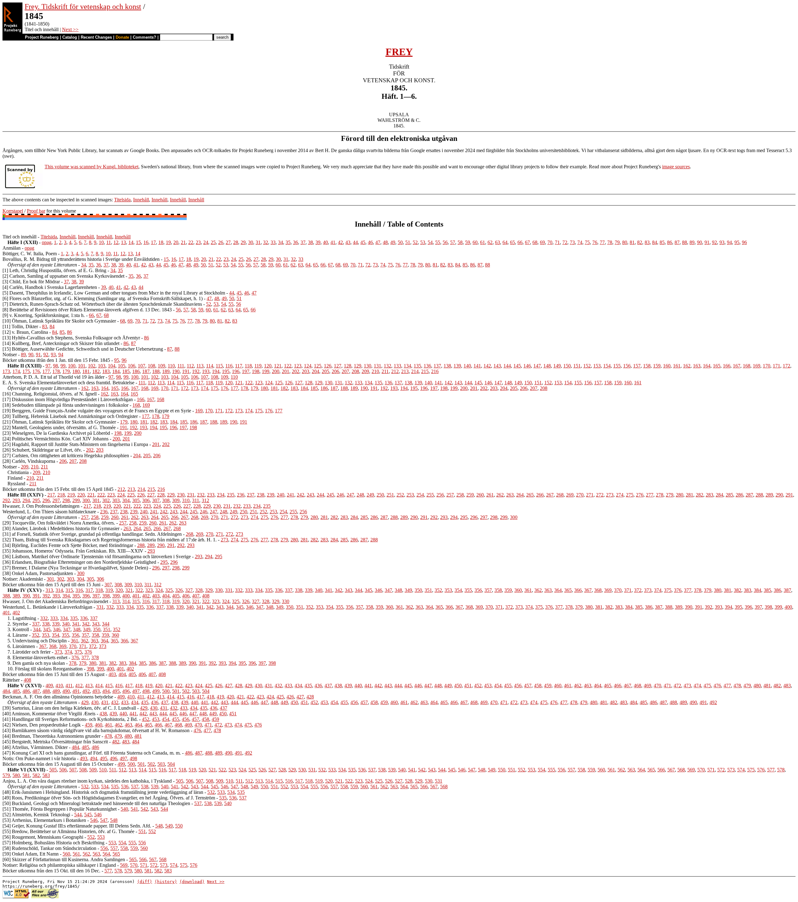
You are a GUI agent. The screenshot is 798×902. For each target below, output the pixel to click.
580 (16, 775)
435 (308, 685)
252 (400, 494)
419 (148, 685)
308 (166, 500)
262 (500, 494)
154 (607, 365)
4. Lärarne (17, 635)
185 (126, 371)
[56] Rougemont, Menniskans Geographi (42, 837)
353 (448, 590)
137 (437, 365)
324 (159, 590)
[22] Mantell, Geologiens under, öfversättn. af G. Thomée (59, 427)
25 (213, 242)
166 (726, 365)
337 (288, 590)
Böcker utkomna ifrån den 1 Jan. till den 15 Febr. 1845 (56, 360)
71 (557, 242)
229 (171, 494)
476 (717, 685)
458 (537, 685)
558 (581, 769)
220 (81, 494)
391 (36, 595)
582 (36, 775)
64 (504, 242)
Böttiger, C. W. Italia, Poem (29, 253)
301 (96, 500)
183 (106, 371)
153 (597, 365)
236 (240, 494)
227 (151, 494)
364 (558, 590)
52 (415, 242)
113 (200, 365)
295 (36, 500)
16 (145, 242)
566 (661, 769)
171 (776, 365)
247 (350, 494)
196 (235, 371)
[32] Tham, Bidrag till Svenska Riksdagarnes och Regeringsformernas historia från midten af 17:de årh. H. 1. (109, 539)
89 (692, 242)
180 (76, 371)
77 (602, 242)
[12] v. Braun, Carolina (25, 332)
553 (531, 769)
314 (59, 590)
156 (627, 365)
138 (447, 365)
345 (368, 590)
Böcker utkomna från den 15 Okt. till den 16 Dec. (51, 870)
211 (385, 371)
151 (577, 365)
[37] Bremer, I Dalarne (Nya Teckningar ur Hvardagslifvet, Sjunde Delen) (75, 567)
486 (26, 691)
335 (268, 590)
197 (245, 371)
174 (16, 371)
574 (741, 769)
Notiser (9, 354)
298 (66, 500)
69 (542, 242)
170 (766, 365)
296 (46, 500)
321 (129, 590)
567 (671, 769)
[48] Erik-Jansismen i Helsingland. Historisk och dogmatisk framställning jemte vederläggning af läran (102, 792)
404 (166, 595)
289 (769, 494)
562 (621, 769)
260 (480, 494)
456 (518, 685)
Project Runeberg (42, 37)
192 (196, 371)
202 (295, 371)
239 (270, 494)
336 (278, 590)
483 (787, 685)
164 (706, 365)
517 (172, 769)
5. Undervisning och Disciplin (37, 640)
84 (654, 242)
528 (282, 769)
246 (340, 494)
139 (457, 365)
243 (310, 494)
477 (727, 685)
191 (186, 371)
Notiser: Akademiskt (22, 579)
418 (138, 685)
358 (498, 590)
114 (209, 365)
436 (318, 685)
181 (86, 371)
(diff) (144, 881)
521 (212, 769)
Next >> (70, 29)
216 (435, 371)
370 (618, 590)
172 (786, 365)
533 (332, 769)
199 (265, 371)
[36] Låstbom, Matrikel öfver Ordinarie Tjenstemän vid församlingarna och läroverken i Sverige (96, 556)
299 (76, 500)
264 (520, 494)
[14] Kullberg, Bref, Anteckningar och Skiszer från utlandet (60, 343)
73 (572, 242)
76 (594, 242)
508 (83, 769)
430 (258, 685)
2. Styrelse (17, 623)
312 (205, 500)
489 (56, 691)
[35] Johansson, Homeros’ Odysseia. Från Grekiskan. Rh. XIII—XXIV (72, 551)
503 (196, 691)
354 (458, 590)
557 (571, 769)
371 (628, 590)
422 (178, 685)
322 (139, 590)
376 (677, 590)
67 (527, 242)
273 (609, 494)
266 (540, 494)
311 (195, 500)
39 (317, 242)
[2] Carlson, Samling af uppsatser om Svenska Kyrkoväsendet (63, 276)
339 (308, 590)
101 (81, 365)
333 (248, 590)
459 (547, 685)
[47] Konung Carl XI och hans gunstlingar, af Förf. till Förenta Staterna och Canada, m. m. (91, 753)
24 (205, 242)
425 (208, 685)
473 (687, 685)
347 (388, 590)
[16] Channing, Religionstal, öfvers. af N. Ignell (49, 393)
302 (106, 500)
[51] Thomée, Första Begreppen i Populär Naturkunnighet (59, 809)
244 (320, 494)
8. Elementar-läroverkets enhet (37, 657)
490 (66, 691)
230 (181, 494)
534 (342, 769)
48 (385, 242)
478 (737, 685)
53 (422, 242)
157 (637, 365)
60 (475, 242)
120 (268, 365)
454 (498, 685)
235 (230, 494)
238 (260, 494)
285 (729, 494)
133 (397, 365)
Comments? (144, 37)
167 (736, 365)
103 (101, 365)
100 (71, 365)
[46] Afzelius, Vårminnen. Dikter (35, 747)
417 (128, 685)
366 (578, 590)
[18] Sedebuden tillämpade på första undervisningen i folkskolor (65, 405)
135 (417, 365)
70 (549, 242)
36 (295, 242)
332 (239, 590)
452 (478, 685)
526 (262, 769)
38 (310, 242)
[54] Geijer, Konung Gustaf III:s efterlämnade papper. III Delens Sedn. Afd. (76, 825)
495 (116, 691)
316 (79, 590)
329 (209, 590)
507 (73, 769)
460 (557, 685)
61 (482, 242)
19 (168, 242)
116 (229, 365)
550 (501, 769)
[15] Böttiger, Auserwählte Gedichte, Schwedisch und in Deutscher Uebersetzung (82, 349)
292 (6, 500)
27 (228, 242)
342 (338, 590)
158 (647, 365)
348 (398, 590)
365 (568, 590)
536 (362, 769)
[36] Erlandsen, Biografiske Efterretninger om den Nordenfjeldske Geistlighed (79, 562)
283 (709, 494)
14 (130, 242)
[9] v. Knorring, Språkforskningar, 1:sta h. (43, 315)
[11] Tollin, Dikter (20, 326)
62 (490, 242)
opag (46, 242)
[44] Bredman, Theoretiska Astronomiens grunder (51, 736)
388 (6, 595)
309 (176, 500)
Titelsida (122, 199)
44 (355, 242)
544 (441, 769)
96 (744, 242)
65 (512, 242)
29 (243, 242)
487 (36, 691)
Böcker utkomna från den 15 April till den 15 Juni (51, 584)
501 (176, 691)
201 (285, 371)
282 (699, 494)
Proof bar (36, 211)
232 (200, 494)
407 (196, 595)
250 (380, 494)
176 (36, 371)
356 (478, 590)
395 (76, 595)
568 (681, 769)
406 (186, 595)
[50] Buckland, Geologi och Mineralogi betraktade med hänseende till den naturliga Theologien (96, 803)
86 (669, 242)
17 (153, 242)
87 (677, 242)
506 (63, 769)
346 (378, 590)
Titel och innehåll (19, 236)
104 (111, 365)
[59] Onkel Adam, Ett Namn (30, 853)
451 (468, 685)
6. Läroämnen (21, 646)
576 (761, 769)
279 (669, 494)
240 (280, 494)
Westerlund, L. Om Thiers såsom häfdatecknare (49, 511)
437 (328, 685)
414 (99, 685)
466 (617, 685)
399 (116, 595)
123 (297, 365)
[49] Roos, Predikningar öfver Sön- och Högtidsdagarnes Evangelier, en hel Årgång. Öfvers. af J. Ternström (108, 797)
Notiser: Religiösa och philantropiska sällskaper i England (59, 865)
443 (388, 685)
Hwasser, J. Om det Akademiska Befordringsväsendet (55, 601)
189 (166, 371)
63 (497, 242)
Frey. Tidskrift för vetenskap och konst (83, 6)
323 (149, 590)
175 (26, 371)
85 (662, 242)
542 (421, 769)
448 (438, 685)
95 (736, 242)
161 (676, 365)
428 (238, 685)
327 (189, 590)
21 (183, 242)
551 (511, 769)
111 (180, 365)
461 (567, 685)
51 (407, 242)
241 (290, 494)
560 (601, 769)
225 (131, 494)
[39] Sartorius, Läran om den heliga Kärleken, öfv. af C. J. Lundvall (69, 708)
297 (56, 500)
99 (62, 365)
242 (300, 494)
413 (89, 685)
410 (59, 685)
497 (136, 691)
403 (156, 595)
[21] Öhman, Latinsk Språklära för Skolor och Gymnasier (59, 422)
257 (450, 494)
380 (717, 590)
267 (550, 494)
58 (460, 242)
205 (325, 371)
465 (607, 685)
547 (471, 769)
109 (161, 365)
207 (345, 371)
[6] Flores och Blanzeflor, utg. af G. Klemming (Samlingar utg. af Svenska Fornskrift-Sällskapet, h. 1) (102, 298)
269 (570, 494)
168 (746, 365)
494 (106, 691)
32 (265, 242)
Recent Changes (96, 37)
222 (101, 494)
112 (190, 365)
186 (136, 371)
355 (468, 590)
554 (541, 769)
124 (307, 365)
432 (278, 685)
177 (46, 371)
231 (191, 494)
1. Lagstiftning (21, 618)
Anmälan (11, 248)
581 (26, 775)
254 (420, 494)
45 (362, 242)
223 (111, 494)
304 (126, 500)
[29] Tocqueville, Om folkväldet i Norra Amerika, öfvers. (58, 522)
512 (122, 769)
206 (335, 371)
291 (789, 494)
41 (332, 242)
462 (577, 685)
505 (53, 769)
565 (651, 769)
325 (169, 590)
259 (470, 494)
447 (428, 685)
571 (711, 769)
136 (427, 365)
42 (340, 242)
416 (119, 685)
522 (222, 769)
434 (298, 685)
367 (588, 590)
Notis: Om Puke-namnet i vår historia (39, 758)
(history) (166, 881)
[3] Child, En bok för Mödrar (31, 281)
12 (115, 242)
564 (641, 769)
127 (337, 365)
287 (749, 494)
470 (657, 685)
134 (407, 365)
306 (146, 500)
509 (93, 769)
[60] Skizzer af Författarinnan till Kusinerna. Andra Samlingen (63, 859)
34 (280, 242)
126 (327, 365)
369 (608, 590)
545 (451, 769)
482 (777, 685)
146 (527, 365)
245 (330, 494)
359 (508, 590)
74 (579, 242)
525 (252, 769)
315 (69, 590)
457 (527, 685)
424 (198, 685)
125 (317, 365)
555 (551, 769)
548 (481, 769)
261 (490, 494)
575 (751, 769)
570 (701, 769)
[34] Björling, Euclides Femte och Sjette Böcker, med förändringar (67, 545)
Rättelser (11, 680)
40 (325, 242)
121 (277, 365)
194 (215, 371)
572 (721, 769)
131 (377, 365)
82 (639, 242)
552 (521, 769)
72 (564, 242)
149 (557, 365)
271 (590, 494)
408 (205, 595)
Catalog (69, 37)
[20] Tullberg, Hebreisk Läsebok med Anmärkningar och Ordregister (70, 416)
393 (56, 595)
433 (288, 685)
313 (49, 590)
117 (238, 365)
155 (617, 365)
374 (657, 590)
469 (647, 685)
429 (248, 685)
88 (684, 242)
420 (158, 685)
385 (767, 590)
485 (16, 691)
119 (258, 365)
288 (759, 494)
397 (96, 595)
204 (315, 371)
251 (390, 494)
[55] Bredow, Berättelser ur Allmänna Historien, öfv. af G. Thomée (68, 831)
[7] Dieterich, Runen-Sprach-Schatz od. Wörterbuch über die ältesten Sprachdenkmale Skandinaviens (102, 304)
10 (101, 242)
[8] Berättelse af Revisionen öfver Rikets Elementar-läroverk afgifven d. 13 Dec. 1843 (87, 309)
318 (99, 590)
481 (767, 685)
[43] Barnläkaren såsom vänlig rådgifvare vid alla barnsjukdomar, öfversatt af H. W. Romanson (96, 730)
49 (392, 242)
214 (415, 371)
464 (597, 685)
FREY (399, 51)
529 (292, 769)
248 (360, 494)
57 (452, 242)
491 (76, 691)
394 (66, 595)
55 (437, 242)
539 (392, 769)
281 (689, 494)
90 (699, 242)
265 (530, 494)
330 (219, 590)
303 (116, 500)
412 (79, 685)
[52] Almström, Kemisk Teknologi (36, 814)
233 (210, 494)
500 (166, 691)
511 (112, 769)
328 (199, 590)
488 (46, 691)
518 (182, 769)
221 (91, 494)
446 (418, 685)
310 (186, 500)
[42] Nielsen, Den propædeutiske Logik (41, 724)
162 (686, 365)
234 (220, 494)
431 (268, 685)
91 (706, 242)
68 (534, 242)
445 (408, 685)
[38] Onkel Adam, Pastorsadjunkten (37, 573)
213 (405, 371)
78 (609, 242)
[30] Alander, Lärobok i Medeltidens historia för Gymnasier (60, 528)
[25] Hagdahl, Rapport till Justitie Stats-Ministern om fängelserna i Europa (75, 444)
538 (382, 769)
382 (737, 590)
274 (619, 494)
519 (192, 769)
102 (91, 365)
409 (49, 685)
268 (560, 494)
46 (370, 242)
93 (721, 242)
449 (448, 685)
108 (151, 365)
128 (347, 365)
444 (398, 685)
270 (580, 494)
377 (687, 590)
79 (617, 242)
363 (548, 590)
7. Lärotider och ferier (28, 652)
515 (152, 769)
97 (48, 365)
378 (697, 590)
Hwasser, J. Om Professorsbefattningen (40, 506)
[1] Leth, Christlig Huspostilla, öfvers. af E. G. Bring (54, 270)
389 (16, 595)
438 (338, 685)
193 (205, 371)
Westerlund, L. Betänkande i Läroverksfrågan (47, 607)
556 (561, 769)
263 (510, 494)
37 (302, 242)
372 (638, 590)
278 (659, 494)
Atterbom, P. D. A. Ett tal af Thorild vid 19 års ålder (53, 377)
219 (71, 494)
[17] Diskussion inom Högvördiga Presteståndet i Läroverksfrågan (67, 399)
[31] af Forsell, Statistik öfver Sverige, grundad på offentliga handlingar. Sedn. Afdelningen (92, 534)
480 (757, 685)
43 (347, 242)
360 (518, 590)
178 (56, 371)
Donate (122, 37)
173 (6, 371)
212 (395, 371)
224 (121, 494)
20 (175, 242)
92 (714, 242)
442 (378, 685)
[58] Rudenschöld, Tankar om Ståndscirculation (49, 848)
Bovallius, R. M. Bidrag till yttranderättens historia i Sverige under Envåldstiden (81, 259)
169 (756, 365)
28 (235, 242)
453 (488, 685)
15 (138, 242)
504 (205, 691)
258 (460, 494)
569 (691, 769)
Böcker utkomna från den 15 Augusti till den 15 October (57, 764)
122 (287, 365)
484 (6, 691)
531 (312, 769)
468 (637, 685)
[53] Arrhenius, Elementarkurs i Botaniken (44, 820)
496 (126, 691)
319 (109, 590)
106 (131, 365)
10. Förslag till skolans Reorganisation (45, 668)
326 (179, 590)
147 (537, 365)
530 (302, 769)
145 (517, 365)
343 (348, 590)
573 (731, 769)
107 (141, 365)
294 (26, 500)
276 (639, 494)
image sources (676, 166)
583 (46, 775)
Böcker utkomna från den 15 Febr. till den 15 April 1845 (57, 489)
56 (445, 242)
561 (611, 769)
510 (103, 769)
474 (697, 685)
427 (228, 685)
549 (491, 769)
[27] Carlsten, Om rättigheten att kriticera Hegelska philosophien (65, 455)
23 (198, 242)
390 (26, 595)
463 (587, 685)
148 (547, 365)
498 (146, 691)
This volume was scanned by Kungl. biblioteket (91, 166)
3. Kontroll (18, 629)
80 (624, 242)
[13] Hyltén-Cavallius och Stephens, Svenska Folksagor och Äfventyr (71, 337)
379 (707, 590)
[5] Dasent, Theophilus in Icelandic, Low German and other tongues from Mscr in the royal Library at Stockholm (113, 292)
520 (202, 769)
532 (322, 769)
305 (136, 500)
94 (729, 242)
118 (248, 365)
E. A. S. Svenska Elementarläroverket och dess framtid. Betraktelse (68, 382)
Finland (14, 478)
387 (787, 590)
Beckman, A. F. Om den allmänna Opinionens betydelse (57, 696)
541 (412, 769)
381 (727, 590)
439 (348, 685)
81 (632, 242)
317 (89, 590)
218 (61, 494)
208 (355, 371)
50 (400, 242)
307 (156, 500)
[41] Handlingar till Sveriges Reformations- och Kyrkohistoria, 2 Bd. (70, 719)
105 (121, 365)
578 (781, 769)
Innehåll (141, 199)
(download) (192, 881)
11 (108, 242)
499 (156, 691)
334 (258, 590)
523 (232, 769)
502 (186, 691)
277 (649, 494)
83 (647, 242)
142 (487, 365)
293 (16, 500)
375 (667, 590)
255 (430, 494)
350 (418, 590)
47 (377, 242)
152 (587, 365)
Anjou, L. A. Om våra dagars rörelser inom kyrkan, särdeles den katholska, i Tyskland (87, 781)
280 (679, 494)
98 (55, 365)
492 (86, 691)
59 (467, 242)
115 (219, 365)
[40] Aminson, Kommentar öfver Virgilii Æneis (48, 713)
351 (428, 590)
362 (538, 590)
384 (757, 590)
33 (273, 242)
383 (747, 590)
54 (430, 242)
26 (220, 242)
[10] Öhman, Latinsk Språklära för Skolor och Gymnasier (59, 321)
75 (587, 242)
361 (528, 590)
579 (6, 775)
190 (176, 371)
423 (188, 685)
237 (250, 494)
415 (109, 685)
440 (358, 685)
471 (667, 685)
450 (458, 685)
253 (410, 494)
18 (160, 242)
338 (298, 590)
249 (370, 494)
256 (440, 494)
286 (739, 494)
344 (358, 590)
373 (647, 590)
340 (318, 590)
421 (168, 685)
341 (328, 590)
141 (477, 365)
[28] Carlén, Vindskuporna (28, 461)
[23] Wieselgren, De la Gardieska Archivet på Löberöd (56, 433)
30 (250, 242)
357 (488, 590)
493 (96, 691)
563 (631, 769)
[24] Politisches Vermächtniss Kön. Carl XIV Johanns (55, 438)
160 (667, 365)
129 (357, 365)
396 (86, 595)
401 (136, 595)
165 (716, 365)
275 (629, 494)
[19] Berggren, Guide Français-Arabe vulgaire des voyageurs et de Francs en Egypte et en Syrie (96, 410)
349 (408, 590)
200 (275, 371)
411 (69, 685)
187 (146, 371)
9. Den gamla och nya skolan (36, 663)
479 (747, 685)
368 (598, 590)
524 (242, 769)
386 (777, 590)
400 (126, 595)
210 (375, 371)
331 (229, 590)
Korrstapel (12, 211)
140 (467, 365)
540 (402, 769)
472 (677, 685)
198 (255, 371)
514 (142, 769)
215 (425, 371)
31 (258, 242)
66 (519, 242)
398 (106, 595)
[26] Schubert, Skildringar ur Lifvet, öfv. (42, 450)
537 (372, 769)
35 (288, 242)
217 (51, 494)
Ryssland (16, 483)
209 (365, 371)
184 (116, 371)
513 (132, 769)
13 (123, 242)
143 (497, 365)
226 (141, 494)
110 (171, 365)
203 (305, 371)
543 (431, 769)
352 (438, 590)
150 (567, 365)
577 (771, 769)
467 (627, 685)
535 (352, 769)
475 (707, 685)
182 (96, 371)
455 (508, 685)
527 (272, 769)
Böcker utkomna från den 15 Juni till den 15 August (53, 674)
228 (161, 494)
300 (86, 500)
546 (461, 769)
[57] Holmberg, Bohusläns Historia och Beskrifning (53, 842)
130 (367, 365)
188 (156, 371)
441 (368, 685)
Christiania (18, 472)
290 (779, 494)
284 (719, 494)
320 (119, 590)
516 (162, 769)
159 (657, 365)
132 (387, 365)
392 (46, 595)
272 (599, 494)
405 (176, 595)
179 (66, 371)
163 (696, 365)
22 (190, 242)
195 (225, 371)
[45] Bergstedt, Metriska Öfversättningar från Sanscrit (55, 741)
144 (507, 365)
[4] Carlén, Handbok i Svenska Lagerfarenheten (49, 287)
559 (591, 769)
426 (218, 685)
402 (146, 595)
